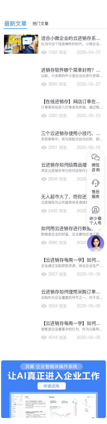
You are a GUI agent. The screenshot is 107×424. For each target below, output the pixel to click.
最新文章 (15, 24)
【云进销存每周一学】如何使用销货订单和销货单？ (70, 323)
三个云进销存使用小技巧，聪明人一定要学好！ (70, 133)
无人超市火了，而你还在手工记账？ (70, 196)
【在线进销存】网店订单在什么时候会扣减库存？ (70, 101)
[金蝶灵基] (53, 363)
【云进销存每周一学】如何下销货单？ (70, 260)
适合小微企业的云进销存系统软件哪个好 (70, 38)
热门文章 (41, 23)
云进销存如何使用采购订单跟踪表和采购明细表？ (70, 292)
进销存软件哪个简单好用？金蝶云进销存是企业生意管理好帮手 (70, 70)
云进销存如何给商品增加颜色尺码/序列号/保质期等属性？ (70, 165)
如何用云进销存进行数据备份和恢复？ (70, 228)
